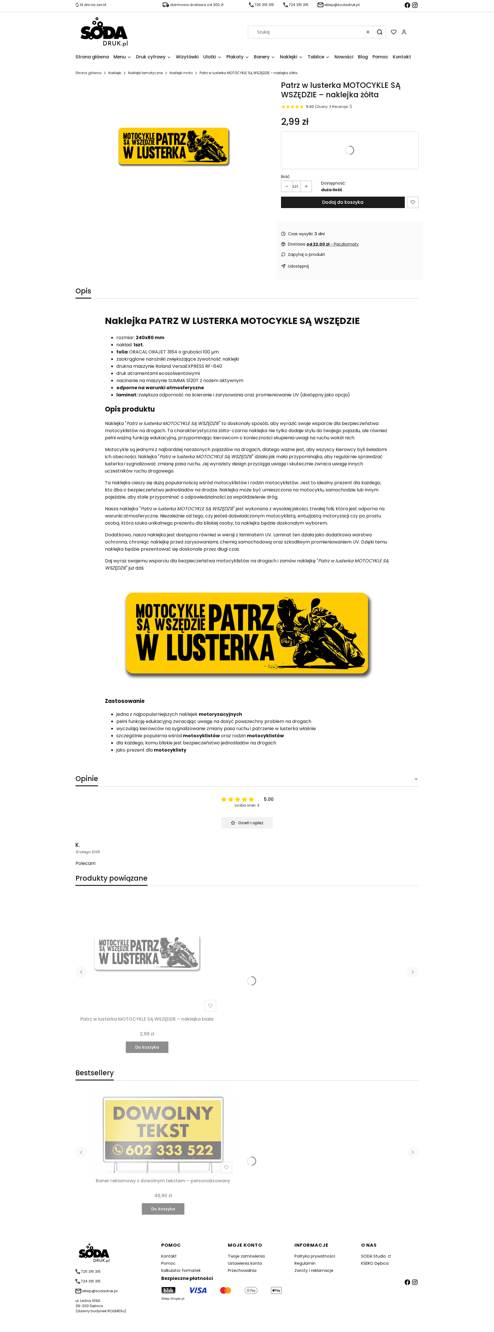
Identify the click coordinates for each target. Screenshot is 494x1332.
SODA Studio (374, 1256)
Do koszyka (147, 1047)
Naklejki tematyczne (145, 72)
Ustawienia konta (245, 1263)
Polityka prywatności (314, 1256)
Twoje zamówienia (246, 1256)
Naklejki (114, 72)
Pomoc (168, 1263)
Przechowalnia (242, 1270)
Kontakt (169, 1256)
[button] (380, 32)
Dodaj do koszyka (342, 202)
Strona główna (88, 72)
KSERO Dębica (375, 1263)
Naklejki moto (181, 72)
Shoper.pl (177, 1299)
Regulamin (305, 1263)
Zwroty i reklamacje (313, 1270)
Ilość (285, 176)
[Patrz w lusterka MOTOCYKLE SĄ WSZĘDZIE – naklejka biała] (146, 952)
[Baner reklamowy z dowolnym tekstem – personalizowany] (162, 1132)
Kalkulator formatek (181, 1270)
